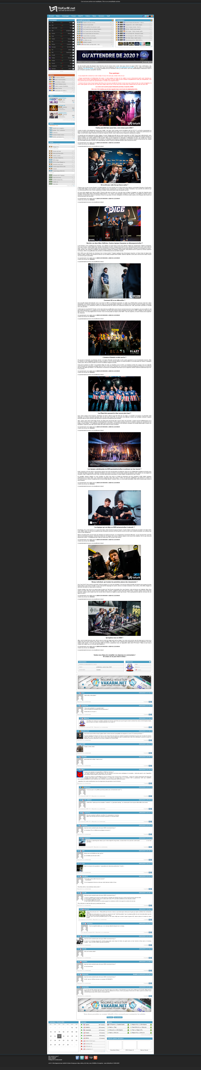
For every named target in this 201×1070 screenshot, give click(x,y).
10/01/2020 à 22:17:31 (145, 812)
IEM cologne (56, 160)
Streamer (55, 168)
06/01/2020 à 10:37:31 (145, 863)
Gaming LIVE (89, 1043)
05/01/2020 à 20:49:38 (145, 757)
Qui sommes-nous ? (53, 1056)
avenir (104, 667)
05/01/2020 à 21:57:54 (145, 787)
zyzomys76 (84, 705)
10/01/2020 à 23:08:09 (145, 961)
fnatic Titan (112, 1027)
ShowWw (84, 757)
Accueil (51, 16)
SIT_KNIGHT (88, 800)
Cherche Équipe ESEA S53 (58, 171)
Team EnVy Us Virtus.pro (139, 1027)
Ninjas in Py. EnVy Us (138, 1032)
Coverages (65, 16)
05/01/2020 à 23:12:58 (145, 838)
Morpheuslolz (85, 731)
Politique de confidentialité (55, 1059)
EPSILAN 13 (89, 1046)
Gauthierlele (89, 1035)
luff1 (83, 851)
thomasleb (85, 974)
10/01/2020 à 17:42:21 (145, 949)
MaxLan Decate (144, 1050)
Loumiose (87, 838)
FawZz (87, 1032)
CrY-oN (84, 893)
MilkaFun (86, 718)
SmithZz (88, 1027)
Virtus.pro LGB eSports (116, 1030)
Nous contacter (52, 1057)
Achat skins (55, 184)
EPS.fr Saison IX (130, 1050)
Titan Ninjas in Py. (137, 1030)
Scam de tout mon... (57, 177)
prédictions (99, 667)
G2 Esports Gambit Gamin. (117, 1024)
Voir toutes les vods (69, 138)
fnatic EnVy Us (113, 1032)
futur (107, 667)
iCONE (83, 744)
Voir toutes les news (107, 46)
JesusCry (87, 812)
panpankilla (85, 987)
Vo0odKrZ (85, 876)
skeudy (84, 949)
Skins (94, 16)
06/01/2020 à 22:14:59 (145, 936)
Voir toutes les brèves (68, 92)
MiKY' (83, 769)
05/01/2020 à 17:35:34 (145, 718)
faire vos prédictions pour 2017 (125, 67)
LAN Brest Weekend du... (58, 157)
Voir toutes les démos (146, 1034)
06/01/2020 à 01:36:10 (145, 851)
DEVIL (87, 1038)
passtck (86, 909)
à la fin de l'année (88, 68)
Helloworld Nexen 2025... (58, 153)
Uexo (82, 693)
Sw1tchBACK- (86, 936)
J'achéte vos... (56, 181)
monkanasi (87, 787)
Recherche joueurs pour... (58, 164)
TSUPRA (84, 961)
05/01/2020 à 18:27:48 (145, 744)
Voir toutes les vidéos (68, 120)
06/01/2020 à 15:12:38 (145, 876)
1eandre (98, 669)
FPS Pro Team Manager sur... (59, 162)
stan (83, 863)
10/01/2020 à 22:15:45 (145, 923)
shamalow (84, 825)
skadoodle (88, 1030)
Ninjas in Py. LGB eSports (139, 1024)
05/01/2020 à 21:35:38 (145, 769)
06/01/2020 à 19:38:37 (145, 893)
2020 (110, 667)
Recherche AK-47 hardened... (59, 175)
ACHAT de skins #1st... (58, 179)
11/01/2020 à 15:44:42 (145, 987)
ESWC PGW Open (90, 1041)
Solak (69, 1063)
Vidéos (87, 16)
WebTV (80, 16)
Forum (74, 16)
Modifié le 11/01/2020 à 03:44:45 (142, 974)
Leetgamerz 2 (89, 1049)
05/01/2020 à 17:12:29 (145, 705)
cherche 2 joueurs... (57, 155)
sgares (87, 1024)
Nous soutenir (52, 1058)
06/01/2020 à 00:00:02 (145, 800)
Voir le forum (70, 185)
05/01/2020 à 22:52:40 (145, 825)
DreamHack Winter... (115, 1050)
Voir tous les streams (99, 1051)
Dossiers (101, 16)
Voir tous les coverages (145, 46)
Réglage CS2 (56, 146)
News (58, 16)
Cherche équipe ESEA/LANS (59, 166)
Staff (108, 16)
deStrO (64, 1063)
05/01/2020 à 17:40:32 (145, 731)
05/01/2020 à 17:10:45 (145, 693)
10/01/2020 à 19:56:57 (145, 909)
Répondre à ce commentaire (84, 701)
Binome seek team (57, 151)
